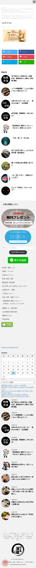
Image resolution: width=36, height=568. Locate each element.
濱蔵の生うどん (7, 315)
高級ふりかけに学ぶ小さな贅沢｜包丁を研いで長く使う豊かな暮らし (22, 491)
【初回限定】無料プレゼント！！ (12, 301)
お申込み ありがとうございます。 (14, 303)
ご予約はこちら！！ (8, 293)
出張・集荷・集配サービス (10, 297)
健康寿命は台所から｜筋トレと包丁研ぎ (13, 385)
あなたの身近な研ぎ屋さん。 (18, 559)
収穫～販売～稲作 (7, 278)
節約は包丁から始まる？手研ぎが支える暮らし (16, 396)
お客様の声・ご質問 (8, 290)
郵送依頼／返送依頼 (8, 282)
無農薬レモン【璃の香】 (10, 308)
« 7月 (3, 379)
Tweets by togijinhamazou (9, 347)
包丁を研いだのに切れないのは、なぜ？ (14, 286)
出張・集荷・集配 (18, 536)
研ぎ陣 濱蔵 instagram (18, 252)
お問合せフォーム (7, 275)
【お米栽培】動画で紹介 (10, 312)
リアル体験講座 (28, 536)
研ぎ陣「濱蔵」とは (8, 267)
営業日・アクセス (7, 271)
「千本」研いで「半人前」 (20, 138)
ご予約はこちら (24, 533)
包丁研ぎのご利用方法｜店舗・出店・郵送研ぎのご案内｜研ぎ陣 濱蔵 (22, 78)
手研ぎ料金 (5, 319)
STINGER (23, 564)
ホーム (5, 533)
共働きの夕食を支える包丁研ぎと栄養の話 (14, 394)
